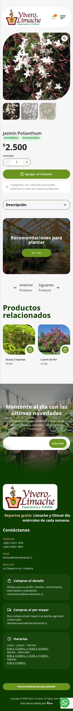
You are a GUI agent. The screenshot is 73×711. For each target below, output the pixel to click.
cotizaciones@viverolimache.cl (25, 594)
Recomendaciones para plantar (36, 686)
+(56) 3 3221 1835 (13, 543)
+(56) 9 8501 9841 (13, 546)
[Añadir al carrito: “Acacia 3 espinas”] (30, 349)
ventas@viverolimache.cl (17, 557)
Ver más (36, 252)
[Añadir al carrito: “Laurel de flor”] (65, 349)
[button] (64, 38)
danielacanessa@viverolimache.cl (27, 623)
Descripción (16, 204)
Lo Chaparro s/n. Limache (18, 568)
